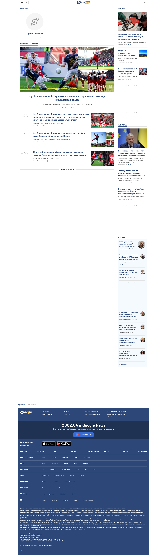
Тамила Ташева (123, 358)
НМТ (94, 469)
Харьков (53, 457)
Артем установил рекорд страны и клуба (46, 158)
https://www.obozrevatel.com (84, 508)
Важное (121, 8)
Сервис (82, 475)
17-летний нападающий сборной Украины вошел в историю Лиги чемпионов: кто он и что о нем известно (59, 153)
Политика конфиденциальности (116, 411)
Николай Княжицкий (125, 332)
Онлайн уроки (66, 469)
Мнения (121, 237)
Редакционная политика (92, 414)
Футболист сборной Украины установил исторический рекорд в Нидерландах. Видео (67, 98)
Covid (73, 494)
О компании (45, 411)
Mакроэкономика (64, 488)
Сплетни (54, 500)
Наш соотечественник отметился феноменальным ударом (51, 139)
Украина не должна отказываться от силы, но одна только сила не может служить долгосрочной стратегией (131, 160)
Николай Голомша (124, 345)
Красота (65, 500)
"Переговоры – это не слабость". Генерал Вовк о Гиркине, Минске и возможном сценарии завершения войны (132, 153)
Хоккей (66, 463)
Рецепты (44, 482)
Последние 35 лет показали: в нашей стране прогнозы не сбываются (126, 244)
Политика (40, 451)
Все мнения (123, 364)
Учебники (53, 469)
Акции (72, 475)
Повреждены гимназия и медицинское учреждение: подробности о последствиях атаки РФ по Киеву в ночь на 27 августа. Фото (132, 173)
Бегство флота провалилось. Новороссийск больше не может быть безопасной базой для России (128, 354)
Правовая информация (92, 411)
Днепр (76, 457)
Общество (124, 451)
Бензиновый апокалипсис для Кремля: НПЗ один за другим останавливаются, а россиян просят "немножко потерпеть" (128, 257)
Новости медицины (48, 494)
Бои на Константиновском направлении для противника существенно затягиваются (128, 315)
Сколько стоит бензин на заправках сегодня (132, 42)
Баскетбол (55, 463)
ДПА (77, 469)
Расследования (93, 451)
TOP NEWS (122, 125)
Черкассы (87, 457)
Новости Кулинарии (70, 482)
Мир (55, 451)
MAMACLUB (63, 494)
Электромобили (59, 475)
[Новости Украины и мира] (21, 405)
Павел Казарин (123, 249)
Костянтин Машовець (125, 319)
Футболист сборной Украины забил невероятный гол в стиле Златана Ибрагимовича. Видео (60, 134)
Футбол (44, 463)
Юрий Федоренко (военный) (126, 262)
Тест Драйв (45, 475)
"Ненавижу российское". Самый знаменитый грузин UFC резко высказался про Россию (128, 71)
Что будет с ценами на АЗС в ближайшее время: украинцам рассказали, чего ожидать (130, 36)
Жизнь (73, 451)
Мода (75, 500)
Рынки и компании (47, 488)
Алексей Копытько (124, 277)
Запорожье (64, 457)
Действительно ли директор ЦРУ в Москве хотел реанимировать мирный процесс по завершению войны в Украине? (128, 327)
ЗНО (86, 469)
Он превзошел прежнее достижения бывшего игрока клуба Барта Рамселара (67, 104)
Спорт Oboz (64, 107)
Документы (67, 414)
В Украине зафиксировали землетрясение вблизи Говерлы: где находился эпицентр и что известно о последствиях (127, 53)
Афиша (44, 500)
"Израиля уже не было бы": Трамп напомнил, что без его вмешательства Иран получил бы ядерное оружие (131, 191)
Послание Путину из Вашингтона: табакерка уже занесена (128, 273)
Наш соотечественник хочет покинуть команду (48, 123)
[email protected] (42, 540)
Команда (66, 411)
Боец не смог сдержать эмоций (127, 76)
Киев (43, 457)
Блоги (106, 451)
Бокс (75, 463)
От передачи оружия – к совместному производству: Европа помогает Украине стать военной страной (128, 341)
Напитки (55, 482)
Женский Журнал (88, 500)
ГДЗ (43, 469)
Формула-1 (86, 463)
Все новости (142, 451)
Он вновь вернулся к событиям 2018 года (131, 196)
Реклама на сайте (47, 414)
